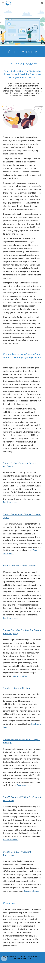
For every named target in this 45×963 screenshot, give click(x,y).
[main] (22, 51)
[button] (3, 3)
